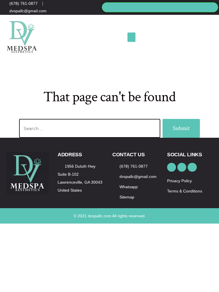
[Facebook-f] (80, 5)
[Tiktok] (80, 9)
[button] (160, 7)
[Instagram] (89, 5)
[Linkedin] (89, 9)
